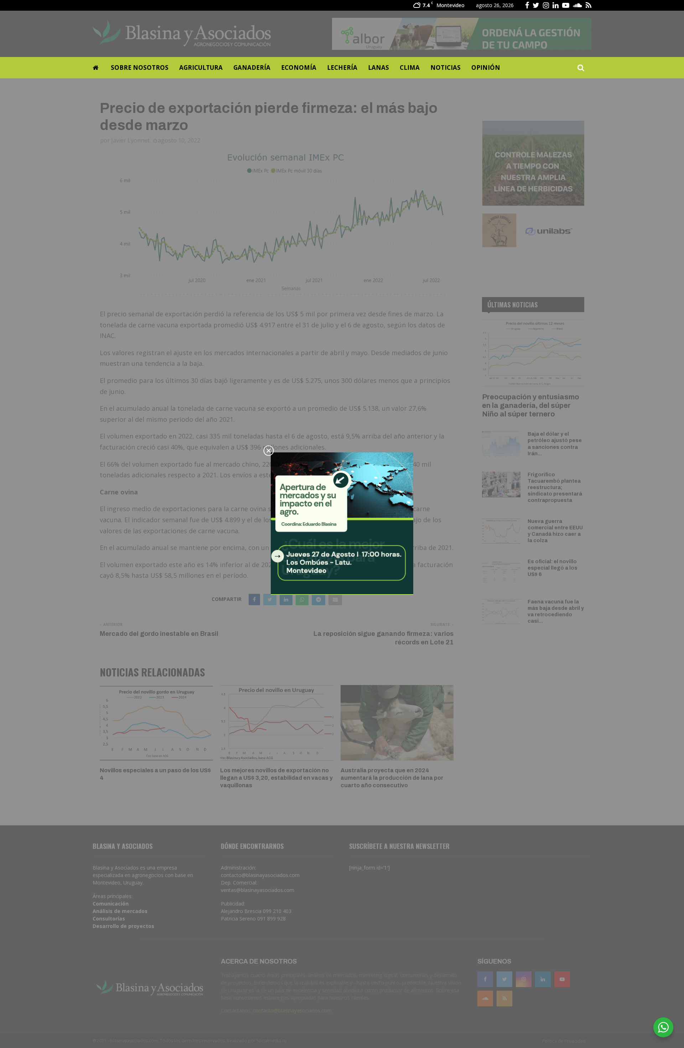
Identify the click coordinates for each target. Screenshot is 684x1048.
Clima (410, 67)
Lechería (342, 67)
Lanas (378, 67)
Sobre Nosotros (140, 67)
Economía (298, 67)
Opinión (485, 67)
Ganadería (251, 67)
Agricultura (201, 67)
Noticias (445, 67)
